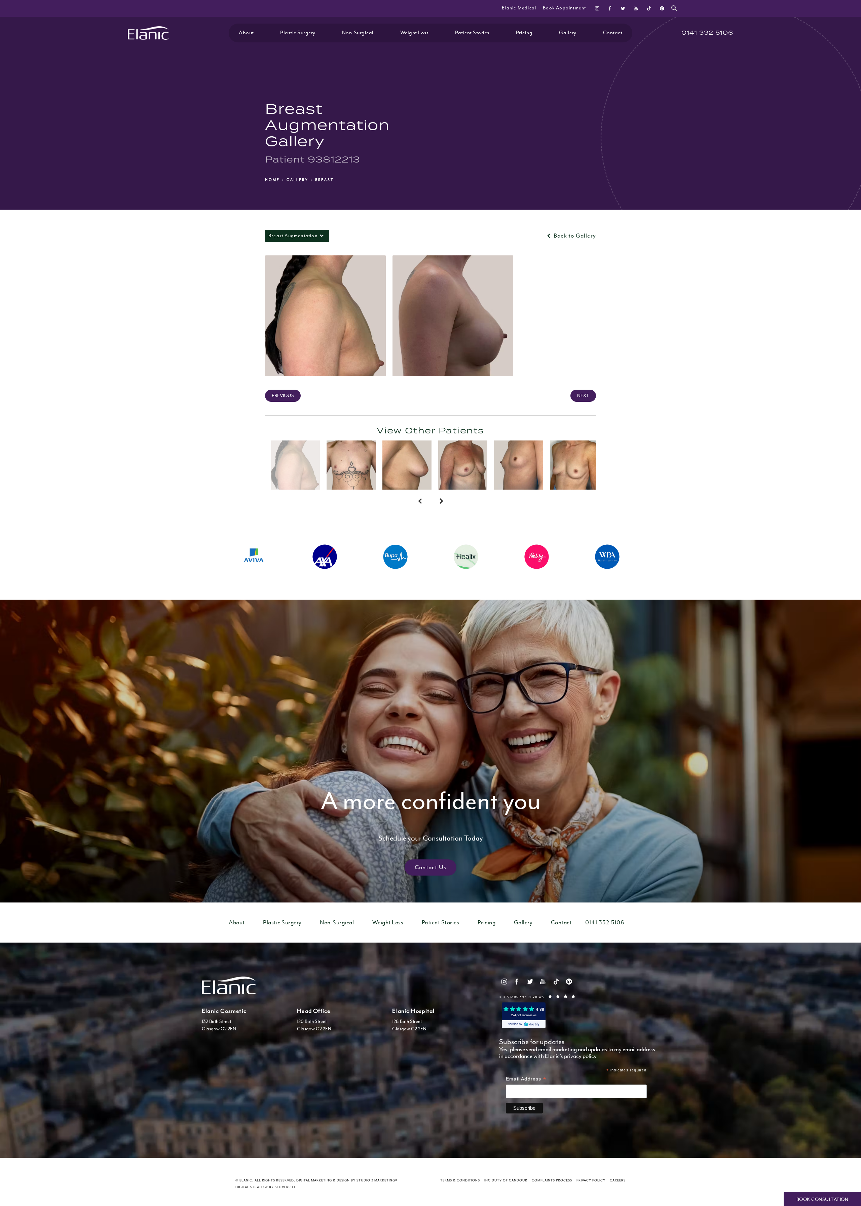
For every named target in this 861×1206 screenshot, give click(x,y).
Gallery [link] (567, 33)
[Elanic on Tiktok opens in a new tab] (648, 8)
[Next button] (441, 501)
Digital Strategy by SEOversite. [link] (266, 1187)
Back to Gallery (574, 236)
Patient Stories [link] (472, 33)
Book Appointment (564, 8)
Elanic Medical (519, 8)
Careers (618, 1180)
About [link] (246, 33)
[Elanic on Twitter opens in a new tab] (623, 8)
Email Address (526, 1080)
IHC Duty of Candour (505, 1180)
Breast (324, 180)
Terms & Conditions (460, 1180)
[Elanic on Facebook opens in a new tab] (610, 8)
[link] (707, 32)
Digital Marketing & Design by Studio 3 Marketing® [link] (347, 1180)
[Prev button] (419, 501)
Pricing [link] (524, 33)
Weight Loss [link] (414, 33)
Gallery (297, 180)
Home (272, 180)
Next (583, 395)
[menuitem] (597, 8)
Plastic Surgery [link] (297, 33)
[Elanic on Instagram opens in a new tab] (597, 8)
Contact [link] (613, 33)
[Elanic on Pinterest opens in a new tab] (662, 8)
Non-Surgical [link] (358, 33)
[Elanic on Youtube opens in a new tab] (636, 8)
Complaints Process (552, 1180)
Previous (283, 395)
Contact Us (430, 867)
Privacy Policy (590, 1180)
